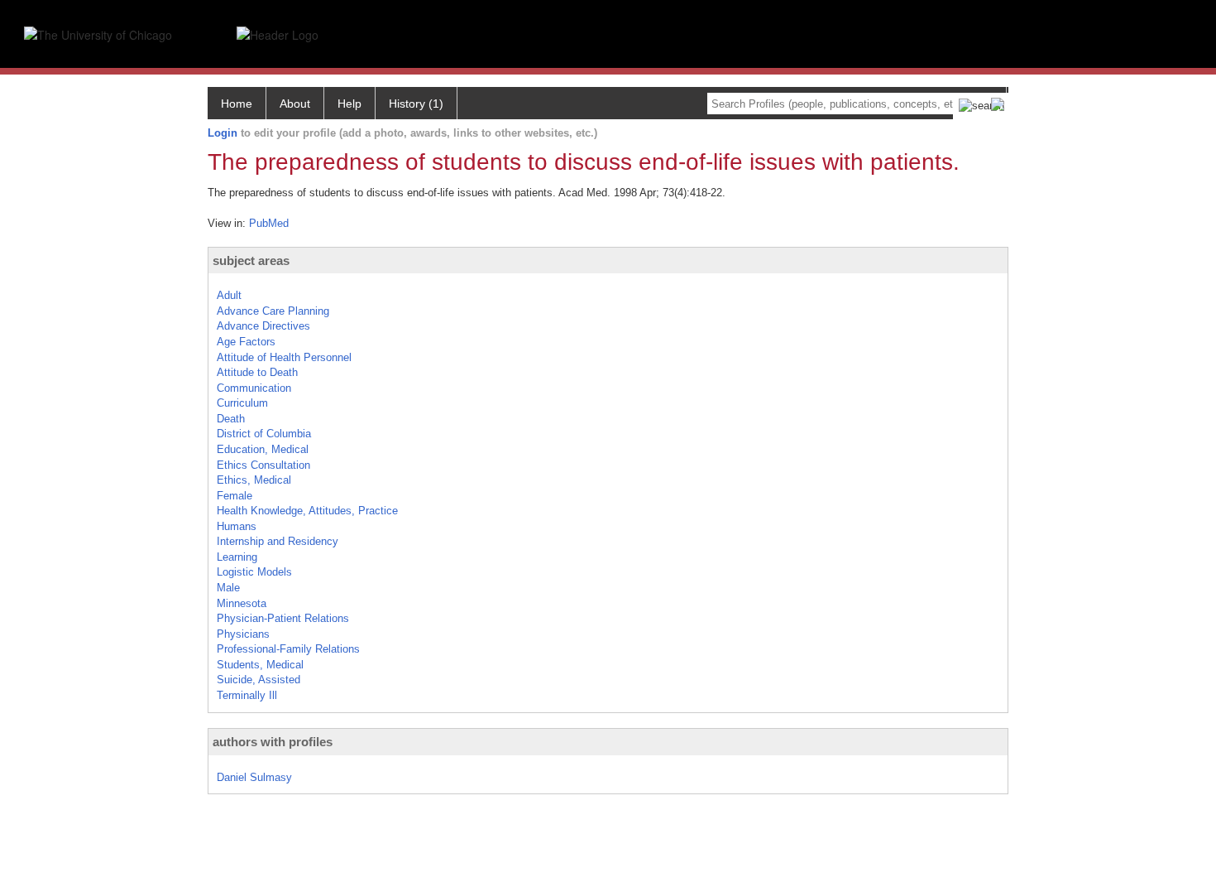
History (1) (416, 103)
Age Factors (246, 341)
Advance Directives (263, 326)
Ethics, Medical (254, 480)
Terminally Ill (247, 695)
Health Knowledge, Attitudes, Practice (307, 510)
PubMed (269, 223)
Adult (229, 295)
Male (228, 587)
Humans (236, 526)
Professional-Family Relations (288, 649)
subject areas (251, 260)
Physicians (243, 634)
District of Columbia (264, 433)
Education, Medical (263, 449)
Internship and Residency (277, 541)
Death (231, 418)
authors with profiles (273, 742)
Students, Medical (260, 664)
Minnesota (241, 603)
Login (222, 133)
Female (234, 495)
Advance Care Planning (273, 311)
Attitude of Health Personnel (284, 357)
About (295, 103)
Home (236, 103)
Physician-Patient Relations (283, 618)
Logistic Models (254, 572)
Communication (254, 388)
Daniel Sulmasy (254, 777)
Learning (237, 557)
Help (349, 103)
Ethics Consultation (263, 465)
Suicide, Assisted (258, 679)
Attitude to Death (257, 372)
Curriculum (242, 403)
